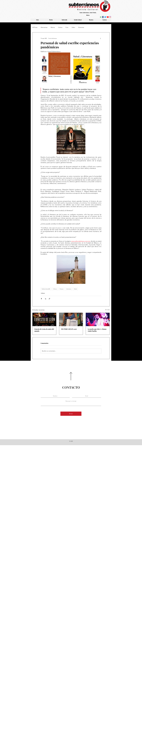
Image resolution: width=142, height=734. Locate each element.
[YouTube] (108, 17)
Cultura (60, 27)
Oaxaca (61, 289)
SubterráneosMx (46, 289)
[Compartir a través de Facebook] (41, 298)
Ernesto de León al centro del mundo (44, 330)
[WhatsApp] (100, 17)
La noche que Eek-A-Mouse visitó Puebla (97, 330)
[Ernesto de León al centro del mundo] (44, 319)
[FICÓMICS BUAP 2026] (71, 319)
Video (73, 27)
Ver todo (107, 309)
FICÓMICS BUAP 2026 (69, 329)
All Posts (34, 27)
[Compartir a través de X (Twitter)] (45, 298)
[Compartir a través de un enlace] (49, 298)
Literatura (68, 289)
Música (53, 27)
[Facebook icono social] (103, 17)
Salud (75, 289)
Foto (67, 27)
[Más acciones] (100, 38)
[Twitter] (105, 17)
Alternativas (44, 27)
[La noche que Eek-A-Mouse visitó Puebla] (98, 319)
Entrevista (81, 27)
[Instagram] (110, 17)
